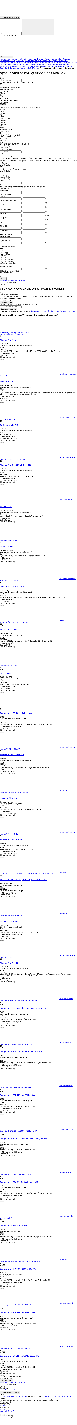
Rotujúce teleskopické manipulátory (17, 64)
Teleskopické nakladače (53, 59)
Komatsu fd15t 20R (9, 798)
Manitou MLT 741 (8, 340)
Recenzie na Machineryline (52, 1396)
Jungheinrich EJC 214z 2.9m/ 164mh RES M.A (21, 1052)
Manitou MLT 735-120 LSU (12, 586)
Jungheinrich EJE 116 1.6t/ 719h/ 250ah (18, 1312)
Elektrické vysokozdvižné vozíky (27, 61)
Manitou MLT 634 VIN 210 (11, 840)
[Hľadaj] (38, 27)
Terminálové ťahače (32, 66)
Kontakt (12, 1390)
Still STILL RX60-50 (9, 630)
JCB (72, 66)
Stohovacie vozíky (45, 61)
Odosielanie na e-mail (8, 309)
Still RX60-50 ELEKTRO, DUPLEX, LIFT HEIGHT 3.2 (23, 880)
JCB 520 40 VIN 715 (9, 425)
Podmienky (4, 1396)
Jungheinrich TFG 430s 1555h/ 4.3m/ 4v (18, 1269)
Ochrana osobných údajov (17, 1396)
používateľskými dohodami (66, 311)
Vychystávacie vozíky (17, 66)
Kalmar (12, 68)
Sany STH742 (6, 507)
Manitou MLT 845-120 (10, 963)
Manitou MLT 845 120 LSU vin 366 (15, 465)
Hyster (68, 66)
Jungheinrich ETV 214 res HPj (13, 1225)
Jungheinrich (4, 68)
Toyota (35, 68)
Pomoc (7, 1390)
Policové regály (58, 64)
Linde (17, 68)
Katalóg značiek (68, 1396)
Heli (64, 66)
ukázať (3, 278)
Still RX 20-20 (6, 673)
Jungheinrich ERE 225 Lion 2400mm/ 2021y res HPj (23, 1008)
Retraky (34, 63)
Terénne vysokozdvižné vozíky (41, 64)
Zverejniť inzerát (6, 302)
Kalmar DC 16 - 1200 (9, 921)
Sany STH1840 (7, 546)
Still (31, 68)
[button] (38, 46)
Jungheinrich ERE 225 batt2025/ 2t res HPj (19, 1356)
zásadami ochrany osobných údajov (43, 311)
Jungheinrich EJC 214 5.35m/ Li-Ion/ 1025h (19, 1182)
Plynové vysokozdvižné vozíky (20, 63)
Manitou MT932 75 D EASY (12, 755)
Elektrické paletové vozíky (46, 63)
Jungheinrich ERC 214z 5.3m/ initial (16, 713)
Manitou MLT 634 (8, 381)
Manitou (22, 68)
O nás (2, 1390)
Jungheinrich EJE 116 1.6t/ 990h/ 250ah (18, 1095)
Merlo (28, 68)
